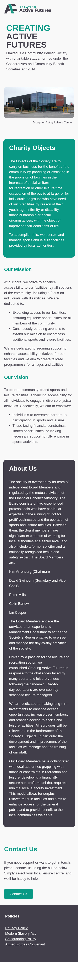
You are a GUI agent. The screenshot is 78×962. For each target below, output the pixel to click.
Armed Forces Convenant (25, 944)
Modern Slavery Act (20, 933)
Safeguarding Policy (20, 939)
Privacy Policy (16, 928)
